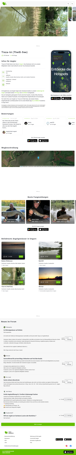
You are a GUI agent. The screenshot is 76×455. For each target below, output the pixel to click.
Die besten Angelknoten (35, 440)
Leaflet (21, 166)
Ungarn (21, 64)
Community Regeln (34, 438)
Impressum (7, 438)
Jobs (5, 442)
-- (6, 85)
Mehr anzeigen (38, 424)
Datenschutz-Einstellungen (11, 446)
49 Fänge (16, 92)
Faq (31, 442)
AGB (5, 440)
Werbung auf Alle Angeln (35, 436)
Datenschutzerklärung (9, 436)
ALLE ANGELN (36, 100)
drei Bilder (24, 92)
